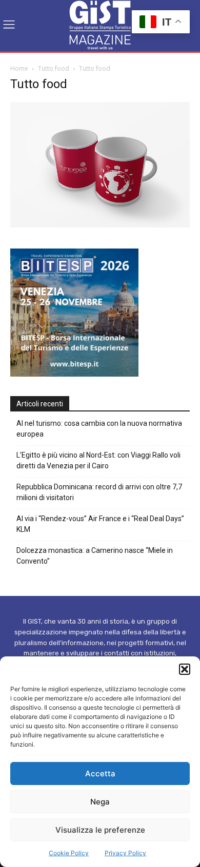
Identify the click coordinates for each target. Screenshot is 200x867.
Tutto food (53, 68)
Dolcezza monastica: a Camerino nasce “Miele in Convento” (94, 555)
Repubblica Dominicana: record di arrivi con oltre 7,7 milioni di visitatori (99, 492)
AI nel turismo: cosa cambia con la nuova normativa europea (99, 428)
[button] (184, 669)
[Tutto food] (100, 224)
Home (19, 68)
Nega (100, 802)
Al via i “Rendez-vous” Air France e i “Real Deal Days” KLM (100, 523)
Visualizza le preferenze (100, 830)
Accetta (100, 773)
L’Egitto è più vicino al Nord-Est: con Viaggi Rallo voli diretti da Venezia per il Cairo (98, 460)
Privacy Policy (125, 853)
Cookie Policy (69, 853)
